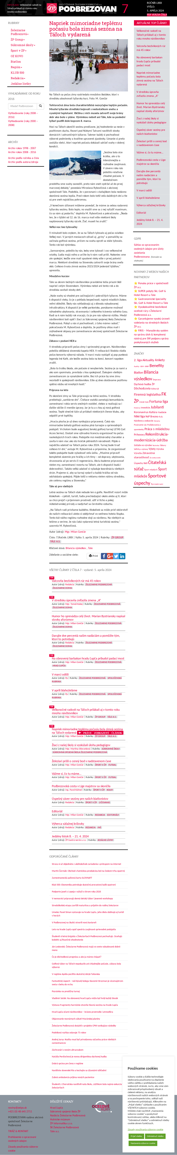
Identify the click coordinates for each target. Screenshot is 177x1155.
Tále (90, 548)
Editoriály (113, 815)
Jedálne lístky (21, 83)
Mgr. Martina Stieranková (77, 749)
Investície (145, 408)
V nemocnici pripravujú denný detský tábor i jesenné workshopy (82, 899)
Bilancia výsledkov (76, 548)
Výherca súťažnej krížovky (151, 205)
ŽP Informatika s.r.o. (61, 1123)
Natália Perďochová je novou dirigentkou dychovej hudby (79, 1057)
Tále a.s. (55, 541)
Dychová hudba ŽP (144, 384)
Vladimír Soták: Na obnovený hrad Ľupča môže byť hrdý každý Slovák (85, 998)
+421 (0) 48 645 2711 (20, 1111)
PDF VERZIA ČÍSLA (157, 14)
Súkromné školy (22, 45)
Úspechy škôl (140, 463)
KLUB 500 (17, 72)
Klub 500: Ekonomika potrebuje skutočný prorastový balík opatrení (84, 885)
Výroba (160, 449)
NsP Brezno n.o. (154, 416)
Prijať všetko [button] (136, 1136)
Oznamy (157, 421)
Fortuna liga (158, 402)
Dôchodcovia (142, 388)
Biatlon (16, 61)
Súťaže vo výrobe (143, 445)
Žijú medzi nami (157, 484)
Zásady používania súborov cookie (145, 1129)
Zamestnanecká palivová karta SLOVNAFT (72, 878)
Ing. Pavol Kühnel (73, 790)
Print (95, 556)
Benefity (157, 366)
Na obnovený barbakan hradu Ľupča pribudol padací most (149, 61)
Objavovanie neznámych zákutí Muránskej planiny (76, 1019)
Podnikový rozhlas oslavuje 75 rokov (69, 1033)
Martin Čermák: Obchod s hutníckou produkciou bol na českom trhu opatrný (88, 871)
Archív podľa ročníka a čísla (23, 158)
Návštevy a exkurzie (143, 421)
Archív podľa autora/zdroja (23, 162)
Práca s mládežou (157, 429)
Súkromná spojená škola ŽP (65, 1111)
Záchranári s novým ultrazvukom (67, 1050)
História (137, 408)
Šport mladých (150, 470)
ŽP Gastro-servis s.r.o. (75, 840)
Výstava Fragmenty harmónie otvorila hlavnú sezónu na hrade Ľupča (85, 1005)
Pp (66, 678)
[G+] (110, 556)
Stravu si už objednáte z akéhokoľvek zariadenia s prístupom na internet (86, 864)
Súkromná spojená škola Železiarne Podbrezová (80, 752)
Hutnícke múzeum (60, 1119)
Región (15, 67)
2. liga (138, 360)
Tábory (163, 445)
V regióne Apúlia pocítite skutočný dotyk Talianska (76, 974)
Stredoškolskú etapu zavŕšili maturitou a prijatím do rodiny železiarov (85, 905)
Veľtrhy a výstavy (141, 449)
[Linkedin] (122, 556)
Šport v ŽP (18, 50)
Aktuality (148, 360)
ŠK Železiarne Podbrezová (64, 1127)
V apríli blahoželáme (148, 198)
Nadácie (162, 412)
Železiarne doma (62, 588)
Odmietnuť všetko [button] (155, 1136)
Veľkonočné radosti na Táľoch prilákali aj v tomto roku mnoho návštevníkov (151, 35)
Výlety (152, 449)
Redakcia (17, 78)
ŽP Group (17, 39)
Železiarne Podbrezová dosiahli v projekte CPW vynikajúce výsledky (84, 1026)
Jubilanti (157, 407)
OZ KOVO (17, 56)
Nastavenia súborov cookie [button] (143, 1143)
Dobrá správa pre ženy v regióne (67, 1064)
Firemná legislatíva (147, 395)
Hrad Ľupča (59, 666)
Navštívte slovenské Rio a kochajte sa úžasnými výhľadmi (79, 1070)
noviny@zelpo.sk (17, 1108)
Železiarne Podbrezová (19, 32)
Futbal (112, 765)
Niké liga (139, 416)
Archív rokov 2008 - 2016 (22, 152)
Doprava (157, 380)
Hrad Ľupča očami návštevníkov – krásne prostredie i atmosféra (82, 1012)
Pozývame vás (140, 425)
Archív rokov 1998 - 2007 (22, 148)
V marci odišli (144, 190)
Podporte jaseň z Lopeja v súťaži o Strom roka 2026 (76, 892)
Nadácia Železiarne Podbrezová (67, 1115)
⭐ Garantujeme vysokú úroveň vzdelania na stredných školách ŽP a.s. (152, 322)
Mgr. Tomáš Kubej (74, 604)
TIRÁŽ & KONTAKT (18, 1131)
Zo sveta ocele (155, 458)
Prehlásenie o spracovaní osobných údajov (22, 1139)
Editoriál (141, 213)
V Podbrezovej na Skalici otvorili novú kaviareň (74, 923)
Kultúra (153, 412)
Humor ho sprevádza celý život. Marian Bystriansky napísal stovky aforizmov (151, 107)
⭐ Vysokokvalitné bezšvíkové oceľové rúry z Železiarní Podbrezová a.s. (150, 311)
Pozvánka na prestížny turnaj (66, 991)
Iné (99, 827)
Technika (155, 446)
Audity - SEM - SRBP (141, 367)
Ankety (160, 360)
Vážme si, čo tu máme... (150, 152)
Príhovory (139, 434)
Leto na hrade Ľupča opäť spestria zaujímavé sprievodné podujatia (84, 929)
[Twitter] (116, 556)
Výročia (138, 453)
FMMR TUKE (144, 402)
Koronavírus (141, 412)
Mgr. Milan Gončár (75, 532)
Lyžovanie (104, 802)
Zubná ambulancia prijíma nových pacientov (73, 1077)
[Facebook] (104, 556)
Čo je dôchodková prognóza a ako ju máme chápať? (76, 957)
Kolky (110, 790)
